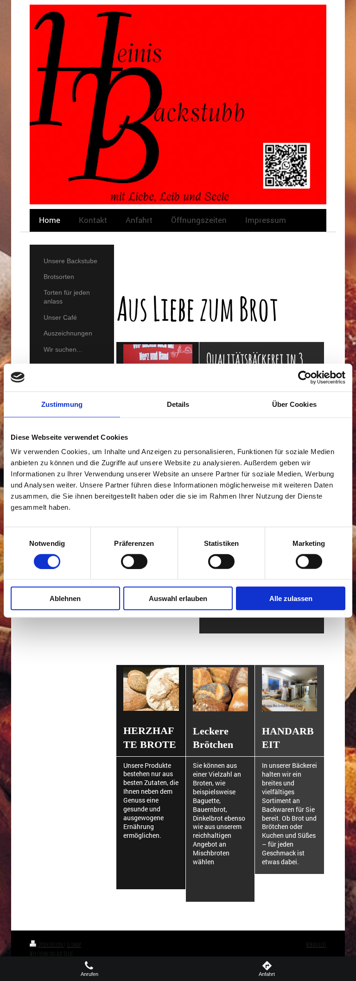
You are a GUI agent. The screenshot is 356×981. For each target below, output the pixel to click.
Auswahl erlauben (178, 598)
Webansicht (316, 944)
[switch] (134, 561)
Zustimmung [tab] (62, 404)
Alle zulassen (290, 598)
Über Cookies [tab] (294, 404)
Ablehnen (65, 598)
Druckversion (51, 944)
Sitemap (74, 944)
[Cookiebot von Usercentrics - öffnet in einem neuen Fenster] (304, 377)
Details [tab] (178, 404)
